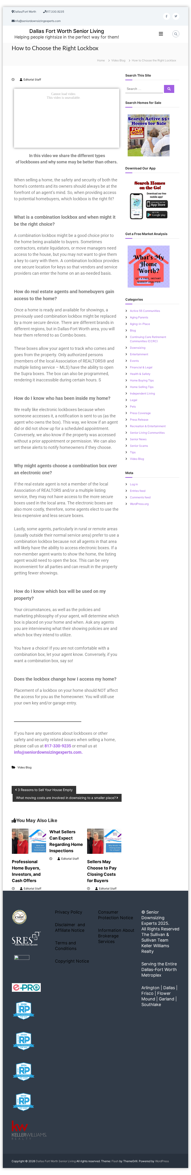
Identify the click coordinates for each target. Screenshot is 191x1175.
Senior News (138, 439)
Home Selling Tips (141, 387)
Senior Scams (139, 445)
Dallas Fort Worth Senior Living (66, 31)
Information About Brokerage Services (116, 936)
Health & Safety (140, 374)
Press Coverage (140, 413)
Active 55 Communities (145, 311)
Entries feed (137, 491)
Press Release (139, 419)
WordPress (162, 1161)
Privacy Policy (68, 912)
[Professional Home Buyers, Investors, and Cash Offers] (29, 841)
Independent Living (142, 393)
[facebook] (166, 16)
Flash (115, 1161)
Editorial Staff (32, 79)
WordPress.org (139, 504)
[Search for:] (144, 88)
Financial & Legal (141, 367)
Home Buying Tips (142, 380)
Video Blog (118, 60)
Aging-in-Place (140, 324)
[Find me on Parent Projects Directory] (22, 964)
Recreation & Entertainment (148, 426)
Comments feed (140, 497)
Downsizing (137, 347)
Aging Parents (139, 317)
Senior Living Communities (147, 432)
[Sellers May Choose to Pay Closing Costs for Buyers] (104, 841)
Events (134, 360)
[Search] (169, 89)
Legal (133, 400)
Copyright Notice (72, 961)
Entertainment (139, 354)
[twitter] (175, 16)
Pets (133, 406)
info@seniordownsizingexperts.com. (48, 752)
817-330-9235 (57, 745)
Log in (134, 484)
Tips (133, 452)
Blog (133, 330)
